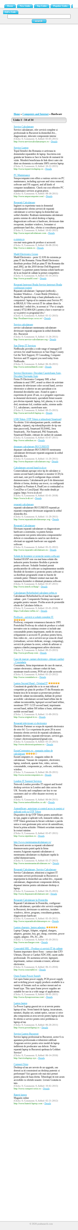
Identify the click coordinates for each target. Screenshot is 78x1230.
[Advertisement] (39, 67)
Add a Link (10, 12)
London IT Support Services (28, 781)
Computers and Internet (35, 114)
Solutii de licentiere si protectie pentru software (37, 556)
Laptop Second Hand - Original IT (31, 683)
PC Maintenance (22, 175)
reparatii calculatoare (24, 504)
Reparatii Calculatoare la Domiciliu (31, 900)
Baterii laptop (20, 1094)
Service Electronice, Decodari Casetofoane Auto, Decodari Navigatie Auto (37, 375)
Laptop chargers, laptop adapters (30, 927)
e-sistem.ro (19, 239)
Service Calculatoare (24, 126)
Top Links (42, 6)
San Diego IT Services (25, 345)
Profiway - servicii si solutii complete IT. (34, 617)
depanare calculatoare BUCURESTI (31, 446)
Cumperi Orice (21, 1064)
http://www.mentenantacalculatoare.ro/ (32, 842)
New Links (25, 6)
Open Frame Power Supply (27, 975)
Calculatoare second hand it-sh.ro (30, 467)
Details (54, 141)
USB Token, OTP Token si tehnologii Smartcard (37, 419)
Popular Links (60, 6)
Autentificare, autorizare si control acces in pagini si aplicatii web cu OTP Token (39, 810)
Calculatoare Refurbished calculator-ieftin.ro (35, 592)
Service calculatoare (23, 324)
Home (10, 6)
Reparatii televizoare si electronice (30, 723)
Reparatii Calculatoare (24, 202)
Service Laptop (21, 147)
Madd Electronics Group (26, 254)
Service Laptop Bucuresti (26, 1033)
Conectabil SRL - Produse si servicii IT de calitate (38, 948)
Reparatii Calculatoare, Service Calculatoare (35, 869)
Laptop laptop (20, 1003)
